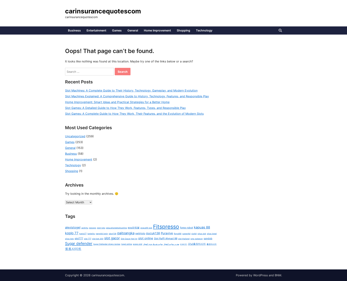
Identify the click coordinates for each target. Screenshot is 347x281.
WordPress (260, 275)
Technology (204, 30)
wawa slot (137, 244)
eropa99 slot (146, 228)
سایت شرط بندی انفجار (153, 244)
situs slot (202, 234)
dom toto (101, 228)
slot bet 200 (97, 239)
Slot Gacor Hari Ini (129, 239)
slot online (145, 238)
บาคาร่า (183, 244)
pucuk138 (153, 233)
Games (117, 30)
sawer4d (186, 234)
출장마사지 (212, 244)
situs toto (69, 239)
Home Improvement (157, 30)
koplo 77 (71, 233)
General (132, 30)
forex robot (186, 227)
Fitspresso (166, 226)
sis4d (194, 234)
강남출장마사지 (197, 243)
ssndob (208, 238)
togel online (126, 244)
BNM (278, 275)
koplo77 (83, 234)
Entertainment (96, 30)
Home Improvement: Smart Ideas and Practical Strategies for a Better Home (117, 102)
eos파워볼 (134, 227)
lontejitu (91, 234)
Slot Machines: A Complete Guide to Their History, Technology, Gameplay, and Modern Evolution (131, 90)
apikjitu (84, 228)
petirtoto (140, 233)
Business (74, 30)
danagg (92, 228)
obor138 (112, 234)
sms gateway (196, 239)
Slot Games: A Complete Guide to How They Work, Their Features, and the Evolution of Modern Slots (134, 113)
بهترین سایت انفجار (171, 244)
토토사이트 (73, 249)
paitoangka (125, 233)
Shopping (183, 30)
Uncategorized (75, 136)
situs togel (212, 234)
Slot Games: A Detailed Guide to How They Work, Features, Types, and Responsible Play (125, 108)
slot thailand (184, 239)
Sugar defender (78, 243)
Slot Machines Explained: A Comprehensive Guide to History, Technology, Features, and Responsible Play (137, 96)
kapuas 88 (202, 227)
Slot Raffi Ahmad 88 (165, 238)
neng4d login (102, 234)
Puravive (167, 233)
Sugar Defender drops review (106, 244)
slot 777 (87, 239)
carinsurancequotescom (103, 11)
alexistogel (72, 227)
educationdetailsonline (116, 228)
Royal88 (177, 234)
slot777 (79, 238)
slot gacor (112, 238)
